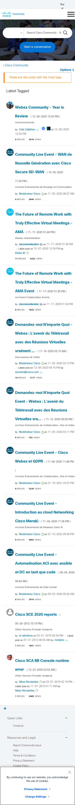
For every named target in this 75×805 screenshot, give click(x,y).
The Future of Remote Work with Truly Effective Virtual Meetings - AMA (43, 223)
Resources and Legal (21, 738)
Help (15, 751)
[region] (37, 786)
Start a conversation (37, 47)
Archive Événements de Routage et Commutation (43, 187)
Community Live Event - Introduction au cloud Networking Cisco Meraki (44, 512)
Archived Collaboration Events (32, 297)
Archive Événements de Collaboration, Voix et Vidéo (45, 425)
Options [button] (65, 70)
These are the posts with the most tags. (35, 77)
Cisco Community (16, 65)
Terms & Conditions (24, 756)
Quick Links (14, 718)
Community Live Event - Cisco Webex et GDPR (44, 461)
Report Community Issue (27, 745)
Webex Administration (27, 238)
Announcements (24, 122)
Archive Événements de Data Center (36, 587)
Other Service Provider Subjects (33, 629)
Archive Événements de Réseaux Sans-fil (39, 527)
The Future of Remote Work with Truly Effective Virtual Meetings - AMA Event (43, 282)
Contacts (18, 726)
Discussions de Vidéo (27, 357)
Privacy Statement (35, 789)
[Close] (69, 772)
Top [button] (5, 708)
